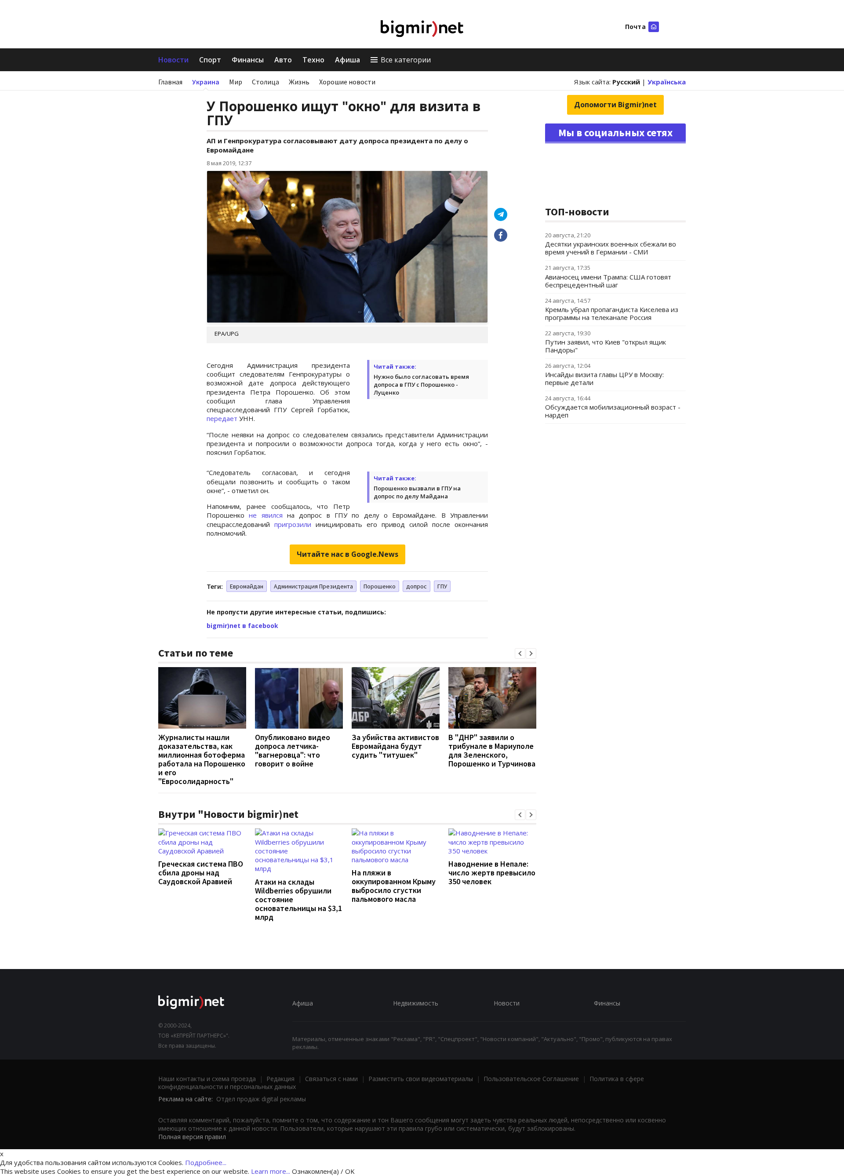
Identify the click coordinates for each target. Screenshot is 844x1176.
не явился (265, 515)
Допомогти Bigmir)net (615, 104)
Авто (283, 60)
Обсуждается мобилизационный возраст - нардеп (612, 411)
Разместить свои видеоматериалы (420, 1078)
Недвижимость (415, 1003)
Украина (205, 81)
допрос (416, 586)
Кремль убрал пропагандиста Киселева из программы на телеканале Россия (611, 313)
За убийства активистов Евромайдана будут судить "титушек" (395, 746)
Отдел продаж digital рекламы (261, 1099)
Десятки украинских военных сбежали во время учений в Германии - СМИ (610, 248)
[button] (520, 653)
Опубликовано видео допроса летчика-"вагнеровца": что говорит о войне (292, 750)
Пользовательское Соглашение (531, 1078)
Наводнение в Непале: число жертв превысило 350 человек (491, 872)
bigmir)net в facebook (242, 625)
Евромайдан (246, 586)
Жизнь (299, 81)
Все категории (406, 60)
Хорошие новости (347, 81)
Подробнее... (205, 1162)
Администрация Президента (313, 586)
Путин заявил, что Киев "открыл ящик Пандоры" (605, 346)
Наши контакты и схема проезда (207, 1078)
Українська (667, 81)
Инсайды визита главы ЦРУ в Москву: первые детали (604, 378)
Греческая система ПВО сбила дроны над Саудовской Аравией (200, 872)
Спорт (210, 60)
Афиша (347, 60)
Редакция (280, 1078)
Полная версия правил (192, 1136)
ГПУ (442, 586)
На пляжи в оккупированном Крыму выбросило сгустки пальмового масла (394, 885)
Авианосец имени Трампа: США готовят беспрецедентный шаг (608, 280)
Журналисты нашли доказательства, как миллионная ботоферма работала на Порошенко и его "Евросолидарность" (201, 759)
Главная (170, 81)
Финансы (248, 60)
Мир (235, 81)
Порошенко (380, 586)
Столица (265, 81)
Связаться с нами (331, 1078)
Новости (173, 60)
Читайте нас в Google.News (347, 554)
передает (222, 418)
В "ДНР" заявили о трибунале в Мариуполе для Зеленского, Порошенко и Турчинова (491, 750)
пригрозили (292, 524)
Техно (313, 60)
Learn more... (270, 1171)
